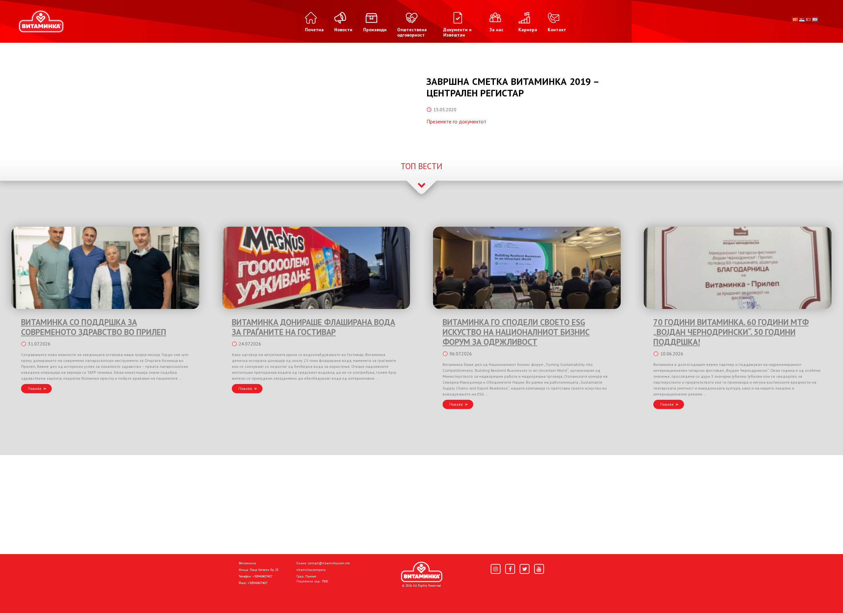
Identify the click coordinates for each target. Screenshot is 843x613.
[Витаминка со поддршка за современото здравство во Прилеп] (105, 268)
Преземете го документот (456, 121)
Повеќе (34, 388)
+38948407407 (262, 576)
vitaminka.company (311, 570)
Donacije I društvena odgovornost (395, 597)
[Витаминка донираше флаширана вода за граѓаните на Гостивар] (316, 268)
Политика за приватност (267, 597)
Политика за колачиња (326, 597)
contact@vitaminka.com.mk (329, 563)
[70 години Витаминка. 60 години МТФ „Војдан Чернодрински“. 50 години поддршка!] (737, 268)
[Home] (421, 572)
